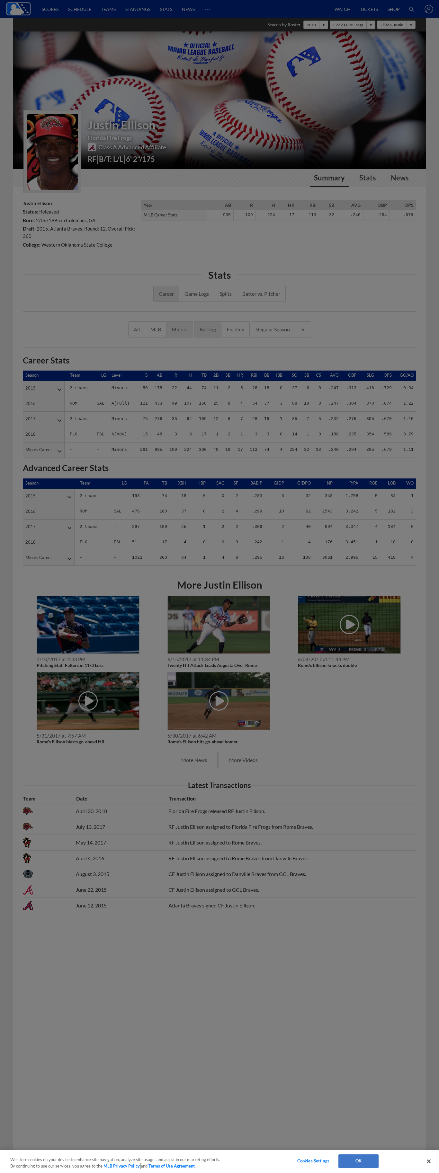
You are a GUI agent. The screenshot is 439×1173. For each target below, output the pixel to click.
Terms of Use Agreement (171, 1166)
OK (358, 1160)
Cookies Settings (313, 1160)
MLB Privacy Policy (121, 1166)
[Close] (429, 1161)
